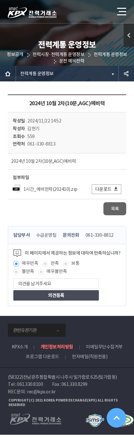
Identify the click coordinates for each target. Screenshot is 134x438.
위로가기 (116, 418)
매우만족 (30, 263)
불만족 (28, 271)
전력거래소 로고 (32, 12)
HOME (8, 73)
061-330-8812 (100, 235)
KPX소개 (20, 347)
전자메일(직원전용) (89, 357)
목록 (115, 209)
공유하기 (126, 73)
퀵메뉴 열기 (129, 35)
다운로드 (103, 189)
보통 (75, 263)
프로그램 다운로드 (42, 357)
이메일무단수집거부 (104, 347)
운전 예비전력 (72, 61)
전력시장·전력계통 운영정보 (58, 54)
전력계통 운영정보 (110, 54)
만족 (55, 263)
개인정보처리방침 (57, 347)
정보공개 (15, 54)
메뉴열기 (121, 11)
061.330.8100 (30, 384)
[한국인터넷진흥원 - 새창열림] (95, 417)
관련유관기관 (24, 330)
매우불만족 (57, 271)
